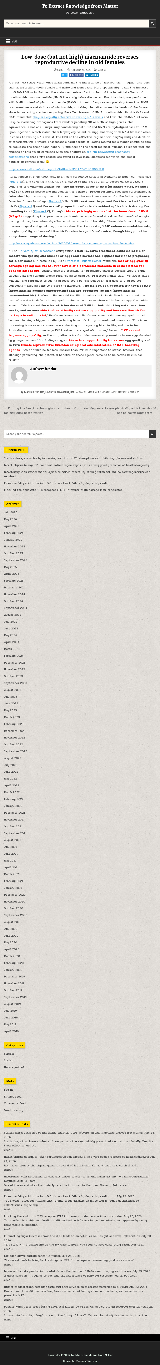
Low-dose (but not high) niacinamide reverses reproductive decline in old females (80, 60)
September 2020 (15, 915)
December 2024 (15, 588)
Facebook (77, 75)
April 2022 (11, 785)
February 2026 (14, 533)
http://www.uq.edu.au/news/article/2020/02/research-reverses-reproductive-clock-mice (71, 243)
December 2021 (14, 813)
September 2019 (15, 997)
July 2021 (10, 847)
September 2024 (15, 608)
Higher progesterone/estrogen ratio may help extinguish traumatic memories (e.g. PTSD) (66, 1287)
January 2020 (13, 970)
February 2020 (14, 963)
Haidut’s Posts (17, 1124)
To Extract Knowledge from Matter (80, 6)
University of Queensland (36, 251)
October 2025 (13, 553)
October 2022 (13, 744)
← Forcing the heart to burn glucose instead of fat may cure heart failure (40, 410)
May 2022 (10, 779)
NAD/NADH (81, 392)
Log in (8, 1090)
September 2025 (15, 560)
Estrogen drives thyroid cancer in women (32, 1256)
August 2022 (12, 758)
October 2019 (13, 990)
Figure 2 (15, 181)
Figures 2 (55, 201)
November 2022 (14, 738)
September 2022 (15, 751)
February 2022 (14, 799)
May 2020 (10, 942)
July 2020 (11, 929)
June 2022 (11, 772)
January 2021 (13, 888)
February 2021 (13, 881)
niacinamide (94, 392)
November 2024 (14, 594)
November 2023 (14, 669)
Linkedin (93, 75)
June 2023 (11, 703)
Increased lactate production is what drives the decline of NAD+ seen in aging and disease (67, 1271)
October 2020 (13, 908)
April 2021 (11, 867)
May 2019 (10, 1024)
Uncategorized (14, 1067)
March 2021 (11, 874)
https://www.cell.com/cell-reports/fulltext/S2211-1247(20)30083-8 (56, 169)
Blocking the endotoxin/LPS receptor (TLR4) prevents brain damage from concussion (63, 490)
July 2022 (10, 765)
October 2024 (13, 601)
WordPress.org (14, 1110)
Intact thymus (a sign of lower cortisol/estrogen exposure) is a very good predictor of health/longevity (76, 465)
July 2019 (10, 1011)
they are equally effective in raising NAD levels (68, 117)
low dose (50, 392)
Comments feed (15, 1103)
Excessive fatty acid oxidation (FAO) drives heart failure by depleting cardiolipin (59, 483)
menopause (63, 392)
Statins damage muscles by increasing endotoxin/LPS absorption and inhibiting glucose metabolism (73, 458)
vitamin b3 (133, 392)
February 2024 (14, 656)
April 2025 (11, 574)
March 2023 (12, 717)
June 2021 (11, 854)
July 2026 (10, 512)
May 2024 (10, 635)
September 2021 (15, 833)
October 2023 (13, 676)
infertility (38, 392)
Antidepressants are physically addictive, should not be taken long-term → (120, 410)
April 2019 (11, 1031)
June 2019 (11, 1018)
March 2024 (12, 649)
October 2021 (13, 826)
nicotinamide (109, 392)
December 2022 (14, 731)
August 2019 (12, 1004)
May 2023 (10, 710)
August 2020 (12, 922)
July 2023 (10, 697)
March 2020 (12, 956)
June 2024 (11, 629)
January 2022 (13, 806)
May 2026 (10, 519)
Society (9, 1060)
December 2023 (14, 663)
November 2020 (14, 902)
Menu (15, 41)
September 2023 (15, 683)
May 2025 (10, 567)
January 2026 (13, 540)
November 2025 (14, 547)
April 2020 (11, 949)
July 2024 (11, 622)
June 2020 (11, 936)
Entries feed (12, 1097)
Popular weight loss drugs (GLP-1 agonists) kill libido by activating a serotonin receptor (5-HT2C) (73, 1307)
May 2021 (10, 861)
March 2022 (12, 792)
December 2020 (15, 895)
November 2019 (14, 983)
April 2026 (11, 526)
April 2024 (11, 642)
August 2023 (12, 690)
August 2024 (12, 615)
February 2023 (14, 724)
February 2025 (14, 581)
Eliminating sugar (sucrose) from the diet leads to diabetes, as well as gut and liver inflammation (72, 1236)
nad (72, 392)
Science (102, 69)
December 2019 (14, 977)
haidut (61, 69)
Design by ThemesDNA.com (80, 1361)
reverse (122, 392)
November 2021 (14, 820)
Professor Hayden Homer (83, 261)
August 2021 (12, 840)
